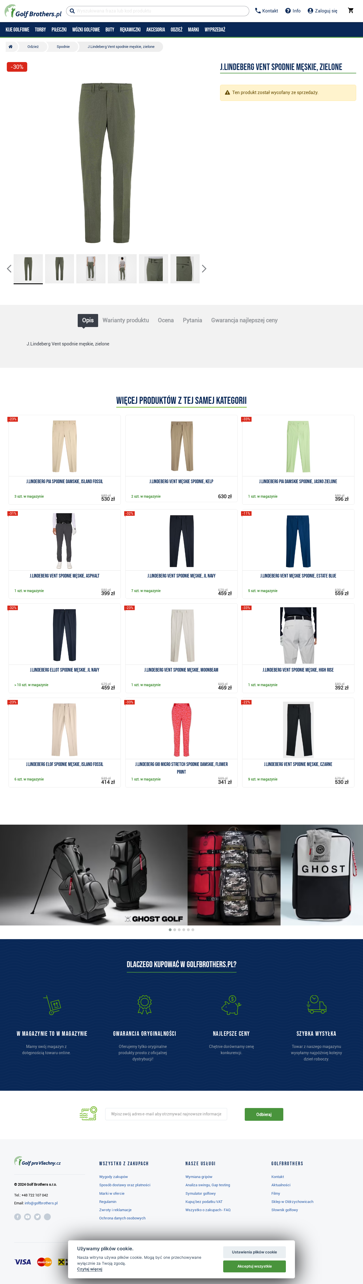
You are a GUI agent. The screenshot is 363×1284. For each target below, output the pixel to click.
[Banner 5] (188, 929)
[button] (14, 162)
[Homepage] (33, 11)
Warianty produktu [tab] (126, 320)
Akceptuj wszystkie (254, 1266)
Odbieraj (263, 1114)
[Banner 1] (170, 929)
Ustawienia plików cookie (254, 1252)
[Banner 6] (192, 929)
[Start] (12, 47)
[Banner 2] (174, 929)
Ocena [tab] (166, 320)
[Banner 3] (179, 929)
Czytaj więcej (89, 1269)
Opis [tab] (88, 320)
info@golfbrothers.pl (41, 1203)
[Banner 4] (183, 929)
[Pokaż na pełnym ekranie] (13, 82)
